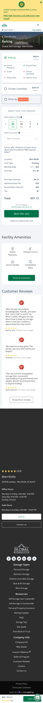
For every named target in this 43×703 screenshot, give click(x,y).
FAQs (21, 617)
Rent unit (32, 699)
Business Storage (21, 574)
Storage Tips (21, 622)
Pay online (36, 30)
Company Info (21, 642)
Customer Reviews (21, 661)
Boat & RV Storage (21, 583)
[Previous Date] (5, 124)
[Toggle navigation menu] (39, 24)
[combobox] (21, 138)
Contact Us (22, 670)
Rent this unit (21, 213)
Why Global (21, 647)
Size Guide (21, 627)
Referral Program (21, 656)
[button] (9, 559)
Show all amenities (21, 278)
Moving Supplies (21, 613)
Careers (21, 666)
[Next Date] (37, 124)
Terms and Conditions (21, 687)
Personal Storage (21, 569)
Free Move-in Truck (21, 631)
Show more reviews (21, 399)
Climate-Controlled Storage (21, 579)
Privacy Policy (21, 683)
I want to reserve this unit (21, 220)
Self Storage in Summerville (21, 603)
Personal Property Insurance (22, 608)
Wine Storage (22, 588)
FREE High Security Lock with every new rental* (21, 17)
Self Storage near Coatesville (21, 599)
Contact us (21, 524)
